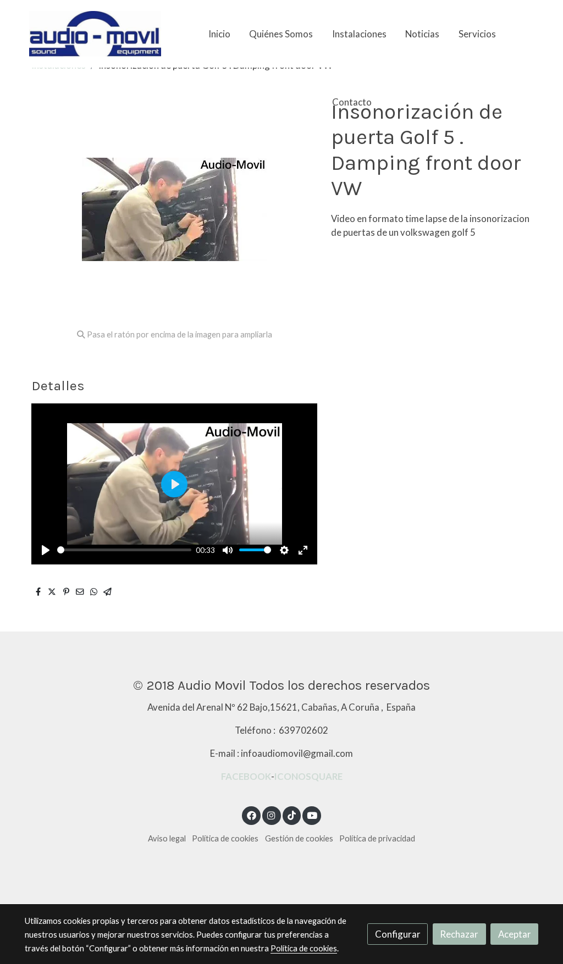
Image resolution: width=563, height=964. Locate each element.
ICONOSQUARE (308, 776)
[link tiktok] (291, 814)
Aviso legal (167, 838)
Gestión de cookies (299, 838)
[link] (95, 34)
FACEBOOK (246, 776)
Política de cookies (225, 838)
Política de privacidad (377, 838)
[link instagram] (271, 814)
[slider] (124, 550)
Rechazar (459, 934)
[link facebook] (251, 814)
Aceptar (514, 934)
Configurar (398, 934)
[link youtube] (312, 814)
